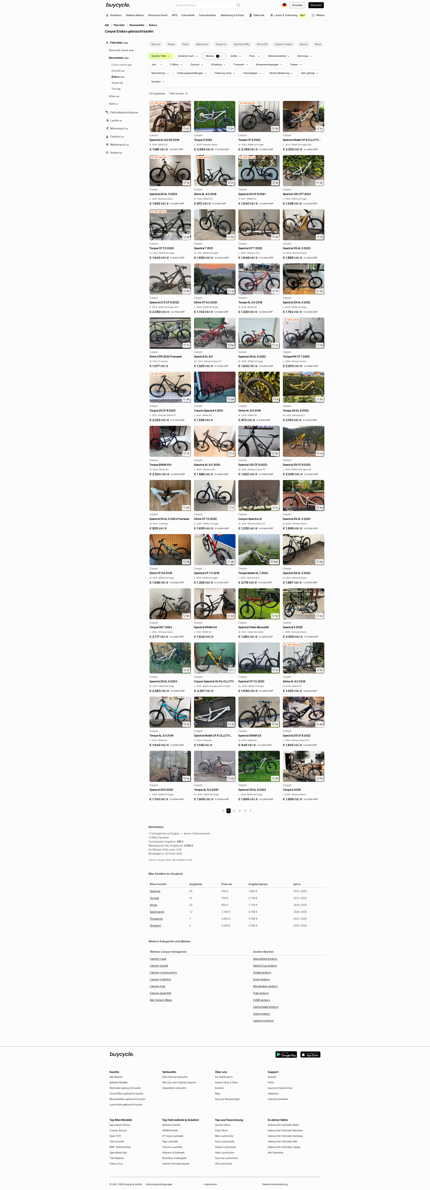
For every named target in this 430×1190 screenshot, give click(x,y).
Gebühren (273, 1093)
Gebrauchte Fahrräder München (285, 1130)
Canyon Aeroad (118, 1130)
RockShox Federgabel (174, 1158)
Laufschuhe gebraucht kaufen (126, 1104)
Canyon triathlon (160, 979)
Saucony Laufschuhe (226, 1158)
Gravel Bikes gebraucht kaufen (126, 1093)
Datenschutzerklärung (275, 1184)
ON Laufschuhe (223, 1163)
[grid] (158, 103)
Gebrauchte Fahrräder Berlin (283, 1124)
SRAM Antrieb (170, 1130)
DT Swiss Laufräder (172, 1136)
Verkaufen (316, 5)
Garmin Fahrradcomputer (176, 1163)
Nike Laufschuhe (224, 1136)
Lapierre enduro (263, 1020)
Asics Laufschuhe (224, 1141)
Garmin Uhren (222, 1124)
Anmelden (297, 5)
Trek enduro (261, 993)
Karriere (219, 1088)
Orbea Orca (116, 1163)
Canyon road (158, 959)
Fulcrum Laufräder (172, 1147)
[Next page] (251, 810)
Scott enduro (261, 979)
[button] (158, 149)
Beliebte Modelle (118, 1082)
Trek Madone (117, 1158)
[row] (158, 103)
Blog (217, 1093)
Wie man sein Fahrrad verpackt (179, 1082)
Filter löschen (176, 93)
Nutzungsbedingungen (159, 1184)
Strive (153, 905)
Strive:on (155, 925)
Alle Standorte (275, 1152)
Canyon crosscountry (163, 972)
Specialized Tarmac (120, 1124)
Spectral (155, 891)
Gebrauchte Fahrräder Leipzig (284, 1147)
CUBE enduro (261, 1000)
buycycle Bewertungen (227, 1099)
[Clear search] (238, 5)
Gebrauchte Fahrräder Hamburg (285, 1136)
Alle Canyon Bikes (161, 1000)
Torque (154, 898)
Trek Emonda (117, 1141)
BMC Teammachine (120, 1147)
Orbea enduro (262, 972)
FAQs (271, 1082)
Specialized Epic (118, 1152)
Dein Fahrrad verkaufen (175, 1076)
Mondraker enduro (265, 986)
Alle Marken (116, 1076)
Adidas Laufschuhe (225, 1147)
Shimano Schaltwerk (173, 1152)
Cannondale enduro (265, 1007)
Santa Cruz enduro (265, 965)
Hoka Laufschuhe (224, 1152)
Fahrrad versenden (278, 1099)
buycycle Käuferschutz (280, 1088)
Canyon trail (157, 986)
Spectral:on (157, 912)
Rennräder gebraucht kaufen (125, 1088)
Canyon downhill (160, 993)
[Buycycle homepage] (118, 5)
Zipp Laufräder (170, 1141)
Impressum (210, 1184)
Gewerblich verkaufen (174, 1088)
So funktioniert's (224, 1076)
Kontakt (272, 1076)
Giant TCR (115, 1136)
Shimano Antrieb (171, 1124)
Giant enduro (261, 1014)
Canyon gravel (159, 965)
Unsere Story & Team (226, 1082)
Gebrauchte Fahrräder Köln (282, 1141)
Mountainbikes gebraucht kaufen (127, 1099)
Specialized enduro (265, 959)
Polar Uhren (221, 1130)
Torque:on (156, 919)
